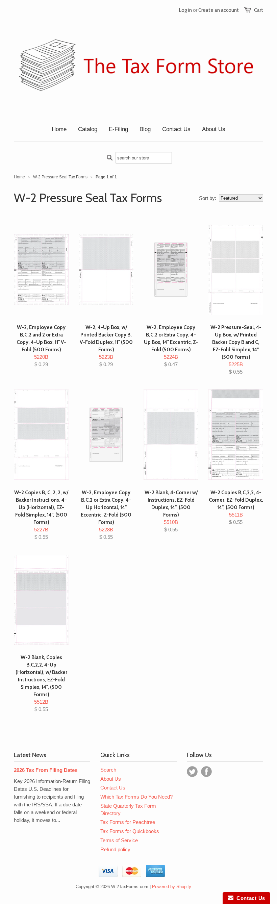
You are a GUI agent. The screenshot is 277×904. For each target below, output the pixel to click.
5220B (41, 345)
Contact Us (112, 787)
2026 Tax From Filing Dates (45, 770)
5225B (235, 349)
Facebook (206, 771)
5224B (171, 345)
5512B (41, 683)
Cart (258, 10)
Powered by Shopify (171, 886)
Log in (185, 10)
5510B (171, 510)
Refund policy (115, 849)
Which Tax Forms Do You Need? (136, 797)
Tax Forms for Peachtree (127, 822)
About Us (110, 779)
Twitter (192, 771)
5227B (41, 514)
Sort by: (207, 198)
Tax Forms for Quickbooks (129, 831)
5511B (236, 507)
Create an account (218, 10)
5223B (106, 345)
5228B (106, 514)
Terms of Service (119, 840)
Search (108, 770)
